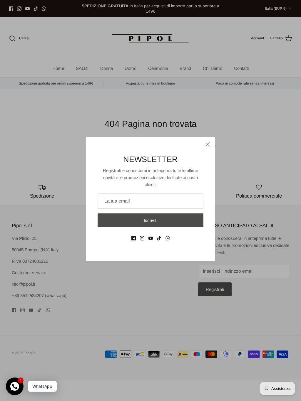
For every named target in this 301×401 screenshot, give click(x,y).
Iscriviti (150, 220)
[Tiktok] (159, 238)
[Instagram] (142, 238)
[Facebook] (133, 238)
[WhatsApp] (167, 238)
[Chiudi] (207, 144)
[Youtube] (150, 238)
